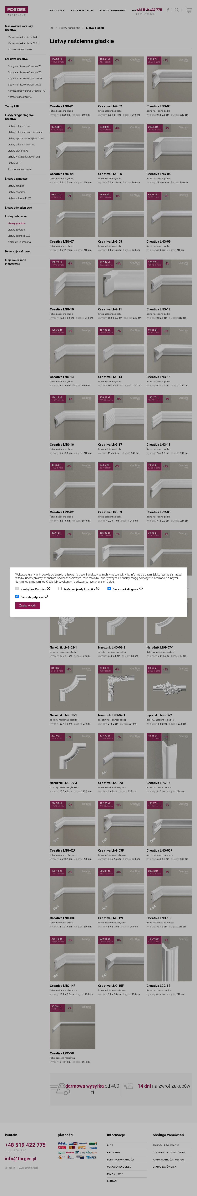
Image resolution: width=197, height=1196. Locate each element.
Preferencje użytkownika (81, 590)
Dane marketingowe (128, 590)
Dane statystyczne (34, 598)
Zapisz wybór (27, 605)
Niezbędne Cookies (35, 590)
